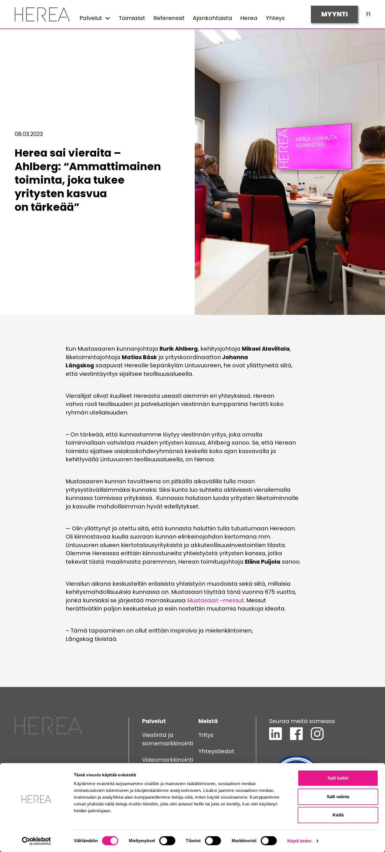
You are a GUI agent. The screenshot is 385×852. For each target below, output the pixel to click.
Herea (249, 18)
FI (368, 14)
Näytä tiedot (299, 840)
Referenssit (169, 18)
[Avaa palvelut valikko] (107, 18)
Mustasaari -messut (215, 600)
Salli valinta (338, 796)
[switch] (167, 840)
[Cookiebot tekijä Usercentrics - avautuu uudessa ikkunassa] (36, 841)
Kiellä (338, 815)
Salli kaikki (338, 778)
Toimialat (132, 18)
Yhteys (275, 18)
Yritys (205, 735)
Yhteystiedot (216, 751)
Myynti (334, 14)
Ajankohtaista (212, 18)
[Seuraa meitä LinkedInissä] (275, 738)
